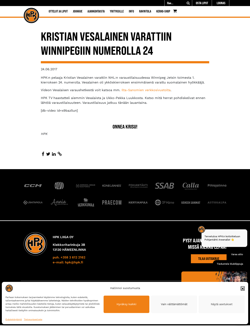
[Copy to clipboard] (60, 154)
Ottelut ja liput (58, 11)
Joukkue (77, 11)
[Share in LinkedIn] (54, 154)
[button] (243, 288)
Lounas (221, 3)
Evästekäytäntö (13, 319)
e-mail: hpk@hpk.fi (68, 262)
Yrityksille (117, 11)
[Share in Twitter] (48, 154)
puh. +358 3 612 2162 (69, 258)
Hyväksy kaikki (126, 304)
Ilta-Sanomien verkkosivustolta (145, 90)
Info (131, 11)
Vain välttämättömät (174, 304)
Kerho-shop (163, 11)
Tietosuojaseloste (33, 319)
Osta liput (202, 3)
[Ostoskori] (176, 12)
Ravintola (145, 11)
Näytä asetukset (221, 304)
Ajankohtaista (96, 11)
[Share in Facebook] (43, 154)
